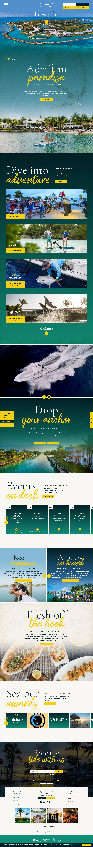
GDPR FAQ (71, 844)
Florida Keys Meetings (70, 580)
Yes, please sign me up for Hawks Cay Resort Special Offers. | (47, 782)
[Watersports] (46, 238)
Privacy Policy (43, 783)
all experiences (60, 181)
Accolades (50, 703)
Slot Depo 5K (47, 831)
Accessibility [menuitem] (71, 791)
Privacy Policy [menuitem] (71, 801)
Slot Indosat (47, 832)
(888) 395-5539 (16, 797)
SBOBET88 (47, 829)
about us (46, 99)
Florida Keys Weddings (23, 580)
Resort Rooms (40, 443)
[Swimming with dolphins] (46, 308)
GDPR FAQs (50, 783)
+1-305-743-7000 (17, 801)
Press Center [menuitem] (71, 795)
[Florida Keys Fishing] (46, 273)
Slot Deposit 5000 (47, 834)
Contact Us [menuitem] (70, 796)
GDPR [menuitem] (69, 799)
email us (51, 798)
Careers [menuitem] (69, 793)
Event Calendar (48, 496)
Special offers (83, 5)
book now (91, 421)
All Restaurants (46, 644)
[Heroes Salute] (46, 203)
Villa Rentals (53, 443)
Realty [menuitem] (69, 798)
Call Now (42, 798)
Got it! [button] (86, 844)
